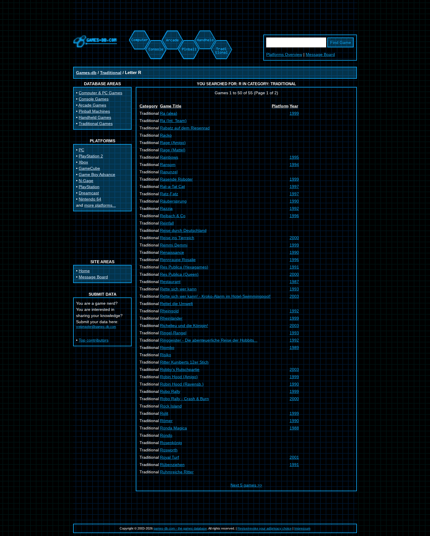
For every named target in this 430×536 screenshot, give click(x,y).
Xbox (83, 162)
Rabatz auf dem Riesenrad (185, 128)
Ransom (168, 164)
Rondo (166, 435)
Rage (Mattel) (172, 150)
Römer (166, 420)
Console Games (94, 99)
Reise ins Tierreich (177, 237)
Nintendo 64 (90, 199)
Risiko (165, 354)
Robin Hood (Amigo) (179, 376)
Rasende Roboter (176, 179)
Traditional (110, 72)
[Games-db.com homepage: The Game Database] (95, 46)
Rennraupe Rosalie (178, 259)
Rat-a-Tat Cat (172, 186)
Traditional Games (96, 123)
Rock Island (171, 406)
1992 (294, 208)
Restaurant (170, 281)
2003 (294, 296)
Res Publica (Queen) (179, 274)
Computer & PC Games (100, 92)
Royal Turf (169, 457)
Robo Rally (170, 391)
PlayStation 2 (91, 156)
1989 (294, 347)
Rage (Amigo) (173, 142)
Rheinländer (171, 318)
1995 (294, 157)
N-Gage (86, 180)
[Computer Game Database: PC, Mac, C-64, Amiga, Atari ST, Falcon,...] (138, 33)
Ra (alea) (168, 113)
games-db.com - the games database (180, 528)
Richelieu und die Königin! (184, 325)
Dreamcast (89, 193)
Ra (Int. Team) (173, 120)
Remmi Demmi (174, 245)
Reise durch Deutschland (183, 230)
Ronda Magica (173, 428)
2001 (294, 457)
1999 (294, 113)
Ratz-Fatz (169, 193)
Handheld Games (95, 117)
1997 (294, 186)
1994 (294, 164)
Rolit (164, 413)
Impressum (302, 528)
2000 (294, 237)
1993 (294, 289)
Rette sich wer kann (178, 289)
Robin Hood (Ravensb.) (182, 384)
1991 (294, 267)
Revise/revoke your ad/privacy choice (265, 528)
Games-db (86, 72)
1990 (294, 201)
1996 (294, 215)
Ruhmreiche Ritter (177, 472)
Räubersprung (173, 201)
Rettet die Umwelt (176, 303)
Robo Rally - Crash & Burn (184, 398)
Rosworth (169, 450)
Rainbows (169, 157)
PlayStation (89, 186)
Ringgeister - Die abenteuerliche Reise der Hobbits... (208, 340)
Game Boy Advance (97, 174)
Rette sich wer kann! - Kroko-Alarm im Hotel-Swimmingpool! (215, 296)
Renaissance (172, 252)
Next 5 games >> (246, 485)
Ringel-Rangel (173, 332)
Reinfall (167, 223)
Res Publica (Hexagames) (184, 267)
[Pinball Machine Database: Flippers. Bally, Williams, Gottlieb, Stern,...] (188, 33)
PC (81, 150)
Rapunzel (169, 171)
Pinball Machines (94, 111)
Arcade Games (92, 105)
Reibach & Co (172, 215)
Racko (166, 135)
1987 (294, 281)
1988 (294, 428)
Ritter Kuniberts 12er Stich (184, 362)
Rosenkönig (171, 442)
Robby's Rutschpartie (179, 369)
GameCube (89, 168)
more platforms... (100, 205)
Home (84, 270)
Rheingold (169, 311)
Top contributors (94, 340)
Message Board (320, 54)
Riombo (167, 347)
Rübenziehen (172, 464)
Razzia (166, 208)
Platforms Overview (284, 54)
